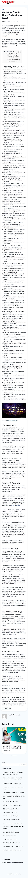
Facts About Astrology (13, 61)
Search (3, 762)
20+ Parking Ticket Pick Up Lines (12, 819)
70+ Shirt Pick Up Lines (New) (11, 816)
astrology (5, 708)
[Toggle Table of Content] (18, 51)
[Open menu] (25, 3)
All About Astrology (13, 55)
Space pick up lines (12, 420)
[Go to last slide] (4, 740)
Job (3, 9)
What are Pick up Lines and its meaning (13, 792)
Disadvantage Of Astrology (14, 59)
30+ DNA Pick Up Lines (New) (11, 808)
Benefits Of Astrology (13, 58)
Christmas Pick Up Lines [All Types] (12, 783)
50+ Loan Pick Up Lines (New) (11, 832)
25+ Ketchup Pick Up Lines (10, 835)
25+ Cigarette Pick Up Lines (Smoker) (13, 846)
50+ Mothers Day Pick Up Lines (11, 843)
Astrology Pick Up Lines (11, 53)
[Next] (24, 740)
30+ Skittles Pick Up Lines (10, 812)
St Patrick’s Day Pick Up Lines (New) (12, 850)
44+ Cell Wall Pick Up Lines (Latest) (12, 823)
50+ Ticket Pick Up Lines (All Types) (12, 805)
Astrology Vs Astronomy (14, 56)
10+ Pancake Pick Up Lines (10, 801)
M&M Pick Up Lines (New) (10, 839)
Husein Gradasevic (7, 21)
